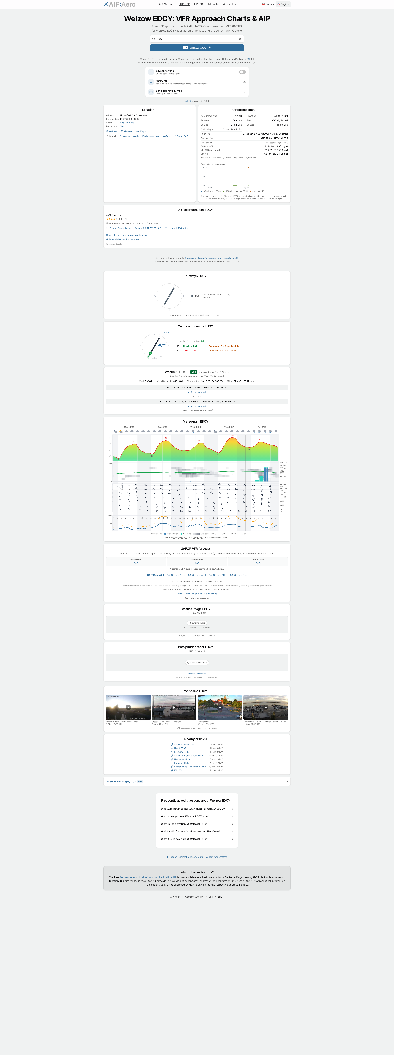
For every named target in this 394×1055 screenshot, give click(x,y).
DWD (136, 563)
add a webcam (211, 728)
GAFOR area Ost (155, 575)
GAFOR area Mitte (218, 575)
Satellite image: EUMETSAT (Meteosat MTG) (197, 636)
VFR (211, 896)
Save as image (197, 537)
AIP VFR (184, 4)
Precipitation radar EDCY (197, 647)
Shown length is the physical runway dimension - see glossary (197, 315)
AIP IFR (198, 4)
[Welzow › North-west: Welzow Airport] (128, 707)
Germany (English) (194, 896)
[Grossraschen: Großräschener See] (174, 707)
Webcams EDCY (197, 691)
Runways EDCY (197, 276)
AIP (249, 59)
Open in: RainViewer (197, 673)
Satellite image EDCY (197, 609)
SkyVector (125, 136)
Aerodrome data (244, 110)
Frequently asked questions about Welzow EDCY (197, 800)
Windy (136, 136)
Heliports (213, 4)
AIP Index (175, 896)
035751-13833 (127, 122)
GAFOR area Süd (238, 575)
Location (149, 110)
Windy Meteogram (151, 136)
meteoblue (182, 537)
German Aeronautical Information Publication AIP (147, 877)
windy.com (199, 728)
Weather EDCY (177, 372)
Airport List (229, 4)
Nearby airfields (197, 739)
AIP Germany (167, 4)
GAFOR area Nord (176, 575)
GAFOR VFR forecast (197, 548)
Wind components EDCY (197, 326)
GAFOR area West (197, 575)
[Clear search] (240, 38)
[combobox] (197, 39)
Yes (122, 126)
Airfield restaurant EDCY (197, 210)
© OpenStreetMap (211, 677)
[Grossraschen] (220, 707)
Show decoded (198, 392)
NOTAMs (167, 136)
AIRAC (188, 101)
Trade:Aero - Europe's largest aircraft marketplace (210, 258)
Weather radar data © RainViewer (189, 677)
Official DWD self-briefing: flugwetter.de (197, 593)
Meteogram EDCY (197, 421)
